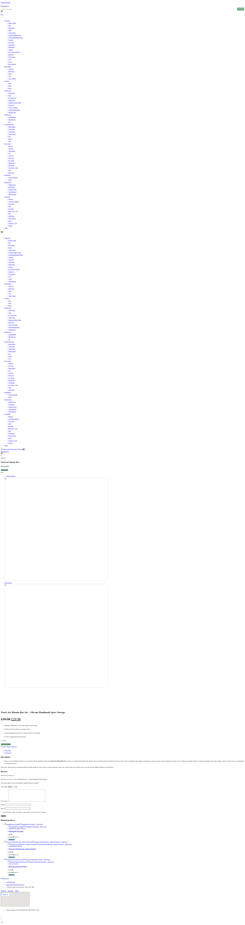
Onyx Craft (8, 144)
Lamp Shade (11, 132)
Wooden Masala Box (14, 110)
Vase (9, 141)
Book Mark (11, 28)
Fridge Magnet (12, 192)
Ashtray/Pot (11, 93)
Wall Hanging (12, 64)
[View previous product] (5, 476)
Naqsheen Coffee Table (14, 103)
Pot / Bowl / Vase (13, 168)
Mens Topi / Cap (12, 211)
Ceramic (7, 81)
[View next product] (12, 583)
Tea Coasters (11, 57)
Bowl (9, 86)
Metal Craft (8, 115)
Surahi (10, 139)
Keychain (10, 209)
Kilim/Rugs (8, 175)
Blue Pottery (8, 66)
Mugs (9, 88)
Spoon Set (11, 105)
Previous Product (10, 476)
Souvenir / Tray (12, 223)
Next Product (8, 583)
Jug (9, 122)
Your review (5, 801)
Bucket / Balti (12, 23)
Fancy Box (11, 204)
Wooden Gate (12, 112)
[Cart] (1, 12)
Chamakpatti (11, 828)
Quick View (39, 824)
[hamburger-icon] (1, 17)
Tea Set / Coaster (13, 107)
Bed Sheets (11, 187)
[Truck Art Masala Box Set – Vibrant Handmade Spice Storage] (56, 687)
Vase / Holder (12, 78)
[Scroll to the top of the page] (1, 914)
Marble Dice (11, 163)
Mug (9, 213)
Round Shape (12, 134)
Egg (9, 153)
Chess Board (11, 151)
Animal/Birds (12, 117)
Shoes (10, 74)
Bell (9, 25)
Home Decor (8, 182)
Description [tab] (8, 750)
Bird (9, 83)
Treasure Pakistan (5, 2)
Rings (9, 221)
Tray (9, 59)
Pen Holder (11, 165)
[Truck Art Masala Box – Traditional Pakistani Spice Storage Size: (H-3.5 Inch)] (56, 580)
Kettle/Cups (11, 47)
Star (9, 136)
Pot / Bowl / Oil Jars (14, 52)
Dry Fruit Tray (12, 98)
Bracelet (10, 199)
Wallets (10, 226)
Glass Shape (11, 129)
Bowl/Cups (11, 71)
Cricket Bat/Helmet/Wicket (15, 37)
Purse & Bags (12, 218)
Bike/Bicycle (11, 119)
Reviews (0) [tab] (8, 753)
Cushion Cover (12, 189)
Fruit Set (10, 156)
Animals (10, 146)
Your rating (4, 787)
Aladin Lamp (12, 185)
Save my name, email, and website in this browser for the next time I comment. (24, 812)
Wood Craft (8, 90)
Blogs (6, 228)
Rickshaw (11, 54)
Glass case (11, 42)
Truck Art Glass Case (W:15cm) (17, 866)
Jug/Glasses (11, 45)
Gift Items (7, 197)
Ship (9, 170)
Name (3, 805)
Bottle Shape (11, 127)
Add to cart (4, 470)
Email (3, 808)
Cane (9, 95)
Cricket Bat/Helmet (12, 846)
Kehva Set (11, 158)
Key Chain (11, 160)
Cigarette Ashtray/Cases (14, 35)
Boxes (10, 30)
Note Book (11, 216)
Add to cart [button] (12, 839)
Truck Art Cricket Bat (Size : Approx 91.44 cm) (22, 849)
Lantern (10, 49)
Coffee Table (11, 33)
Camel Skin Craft (9, 124)
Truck (10, 62)
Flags (9, 206)
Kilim (10, 180)
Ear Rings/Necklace (13, 201)
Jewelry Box (11, 100)
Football (10, 40)
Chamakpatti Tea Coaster (15, 831)
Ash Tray (10, 69)
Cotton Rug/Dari (12, 177)
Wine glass (11, 172)
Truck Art (7, 21)
